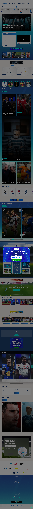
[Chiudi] (28, 248)
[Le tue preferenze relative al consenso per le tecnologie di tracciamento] (31, 507)
